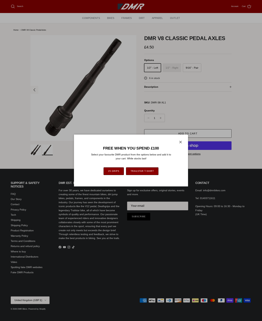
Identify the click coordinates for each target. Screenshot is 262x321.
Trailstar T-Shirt (142, 171)
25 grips (113, 171)
